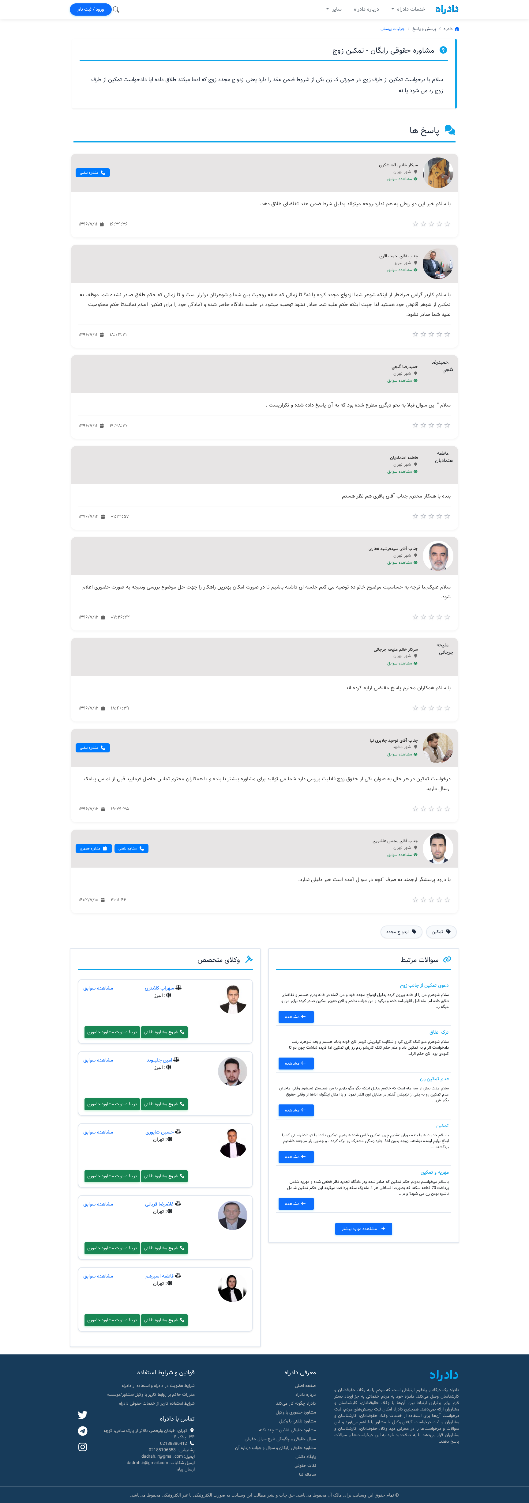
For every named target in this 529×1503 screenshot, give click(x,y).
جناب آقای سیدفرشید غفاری (393, 549)
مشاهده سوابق (400, 179)
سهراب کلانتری (159, 988)
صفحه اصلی (305, 1385)
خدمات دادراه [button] (410, 9)
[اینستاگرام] (83, 1447)
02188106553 (162, 1450)
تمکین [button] (438, 932)
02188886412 (173, 1443)
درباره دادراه (366, 9)
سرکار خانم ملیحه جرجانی (396, 650)
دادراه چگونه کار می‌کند (296, 1403)
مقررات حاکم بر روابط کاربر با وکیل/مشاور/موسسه (151, 1394)
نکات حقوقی (305, 1465)
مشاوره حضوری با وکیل (296, 1412)
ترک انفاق (439, 1032)
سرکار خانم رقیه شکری (398, 165)
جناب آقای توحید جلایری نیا (394, 741)
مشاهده (293, 1016)
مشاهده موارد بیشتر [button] (360, 1228)
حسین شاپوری (159, 1132)
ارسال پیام (186, 1469)
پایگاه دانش (305, 1456)
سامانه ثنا (307, 1474)
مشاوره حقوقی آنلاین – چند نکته (287, 1430)
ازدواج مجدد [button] (398, 932)
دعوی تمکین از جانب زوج (424, 985)
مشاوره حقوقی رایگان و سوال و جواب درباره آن (275, 1447)
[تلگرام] (83, 1431)
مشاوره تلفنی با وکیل (297, 1421)
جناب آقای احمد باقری (398, 256)
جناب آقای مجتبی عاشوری (395, 841)
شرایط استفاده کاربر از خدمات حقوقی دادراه (157, 1403)
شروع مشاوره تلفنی (161, 1032)
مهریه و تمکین (435, 1172)
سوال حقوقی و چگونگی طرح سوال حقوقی (280, 1439)
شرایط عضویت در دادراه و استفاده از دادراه (158, 1385)
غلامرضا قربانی (159, 1204)
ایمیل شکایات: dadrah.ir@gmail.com (161, 1462)
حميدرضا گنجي (405, 367)
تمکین (442, 1126)
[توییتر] (83, 1415)
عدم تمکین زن (434, 1079)
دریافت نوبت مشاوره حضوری (112, 1032)
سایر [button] (336, 9)
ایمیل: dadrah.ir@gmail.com (168, 1456)
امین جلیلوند (159, 1060)
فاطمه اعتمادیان (404, 458)
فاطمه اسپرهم (159, 1276)
